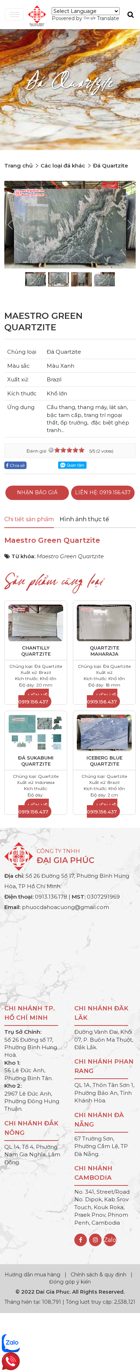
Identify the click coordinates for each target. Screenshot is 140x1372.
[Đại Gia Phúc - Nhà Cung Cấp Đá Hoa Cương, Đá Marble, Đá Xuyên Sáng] (35, 15)
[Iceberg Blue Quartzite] (104, 732)
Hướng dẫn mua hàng (33, 1274)
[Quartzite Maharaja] (104, 622)
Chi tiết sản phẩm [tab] (29, 519)
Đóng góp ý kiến (70, 1282)
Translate (108, 18)
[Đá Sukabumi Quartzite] (35, 732)
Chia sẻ (17, 465)
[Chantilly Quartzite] (35, 622)
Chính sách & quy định (98, 1274)
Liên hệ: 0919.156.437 (103, 492)
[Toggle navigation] (14, 14)
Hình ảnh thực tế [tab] (84, 519)
